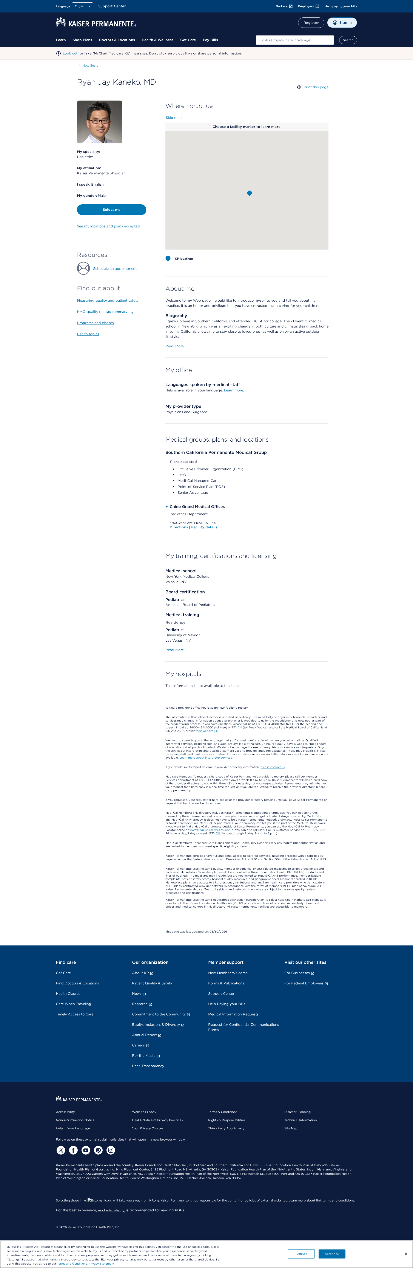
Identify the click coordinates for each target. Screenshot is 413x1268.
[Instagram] (110, 1150)
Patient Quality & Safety (152, 983)
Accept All (332, 1254)
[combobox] (295, 40)
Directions (179, 527)
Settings (301, 1254)
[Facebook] (72, 1150)
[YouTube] (85, 1150)
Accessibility (65, 1112)
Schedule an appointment (115, 269)
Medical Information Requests (233, 1014)
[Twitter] (60, 1150)
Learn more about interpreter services (205, 757)
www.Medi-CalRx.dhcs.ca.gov (210, 830)
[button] (249, 193)
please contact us (272, 767)
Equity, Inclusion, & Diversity (156, 1025)
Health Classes (68, 994)
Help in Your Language (73, 1128)
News (137, 994)
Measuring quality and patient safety (108, 300)
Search (348, 40)
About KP (140, 973)
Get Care (188, 40)
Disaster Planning (297, 1112)
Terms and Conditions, (72, 1263)
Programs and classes (95, 323)
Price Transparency (148, 1066)
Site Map (290, 1128)
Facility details (204, 527)
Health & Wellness (157, 40)
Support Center (112, 6)
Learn (61, 40)
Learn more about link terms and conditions (321, 1200)
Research (140, 1004)
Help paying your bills (341, 6)
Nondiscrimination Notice (75, 1120)
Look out (70, 53)
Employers (306, 6)
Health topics (88, 334)
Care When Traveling (73, 1004)
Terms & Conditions (222, 1112)
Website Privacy (144, 1112)
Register (311, 23)
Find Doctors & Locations (77, 983)
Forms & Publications (226, 983)
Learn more (233, 390)
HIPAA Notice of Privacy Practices (157, 1120)
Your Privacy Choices (147, 1128)
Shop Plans (82, 40)
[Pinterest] (97, 1150)
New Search (91, 65)
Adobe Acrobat (109, 1210)
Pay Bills (210, 40)
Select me (111, 210)
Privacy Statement (101, 1263)
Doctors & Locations (117, 40)
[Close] (406, 1254)
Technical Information (300, 1120)
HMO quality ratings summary (102, 312)
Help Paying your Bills (226, 1004)
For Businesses (297, 973)
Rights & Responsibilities (226, 1120)
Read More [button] (174, 346)
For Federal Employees (304, 983)
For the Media (144, 1056)
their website (204, 731)
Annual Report (144, 1035)
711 (240, 727)
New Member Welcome (228, 973)
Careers (138, 1045)
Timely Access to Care (74, 1014)
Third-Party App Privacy (226, 1128)
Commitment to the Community (159, 1014)
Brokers (281, 6)
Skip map (174, 118)
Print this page (316, 87)
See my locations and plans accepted (108, 226)
